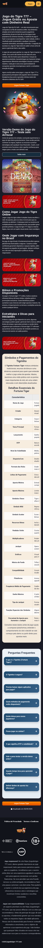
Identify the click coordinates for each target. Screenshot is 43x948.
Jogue (30, 4)
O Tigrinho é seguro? (14, 675)
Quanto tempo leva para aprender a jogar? (19, 772)
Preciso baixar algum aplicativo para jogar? (18, 688)
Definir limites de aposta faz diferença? (17, 787)
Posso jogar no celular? (15, 731)
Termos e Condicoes (31, 821)
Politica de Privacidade (13, 821)
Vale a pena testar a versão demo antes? (19, 757)
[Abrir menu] (38, 3)
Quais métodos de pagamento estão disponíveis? (18, 703)
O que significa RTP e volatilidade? (19, 744)
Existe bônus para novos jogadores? (15, 717)
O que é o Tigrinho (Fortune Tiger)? (17, 661)
